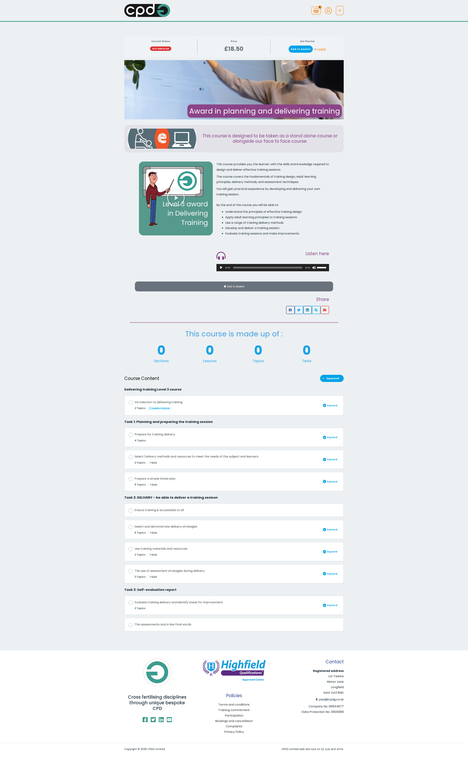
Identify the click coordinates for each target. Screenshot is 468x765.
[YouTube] (169, 720)
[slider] (322, 267)
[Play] (221, 267)
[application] (272, 267)
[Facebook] (145, 720)
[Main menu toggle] (340, 10)
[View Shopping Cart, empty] (316, 10)
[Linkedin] (161, 720)
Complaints (234, 726)
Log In (322, 49)
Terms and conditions (234, 704)
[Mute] (314, 267)
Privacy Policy (234, 732)
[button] (176, 198)
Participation (234, 715)
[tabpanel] (234, 333)
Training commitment (234, 710)
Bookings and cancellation (234, 721)
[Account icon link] (328, 10)
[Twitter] (153, 720)
